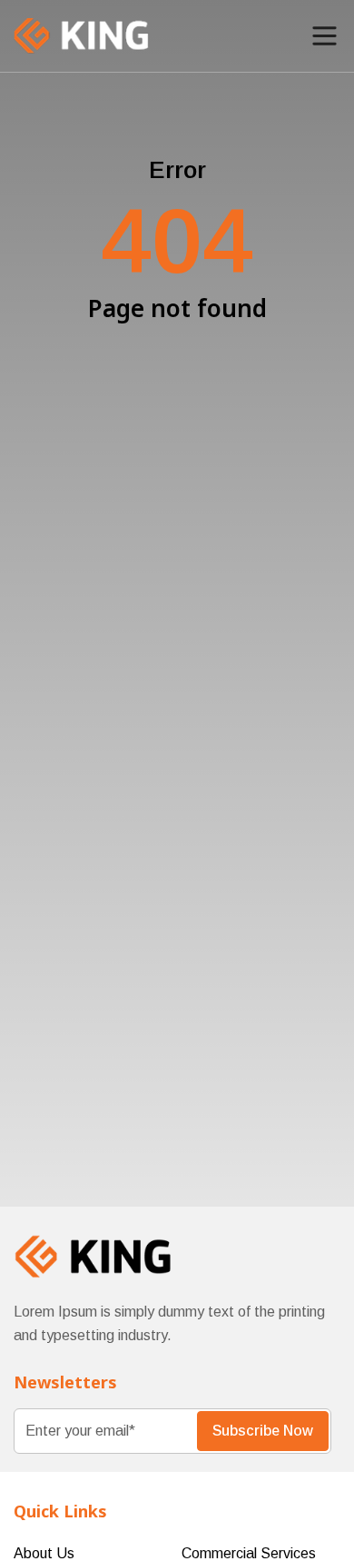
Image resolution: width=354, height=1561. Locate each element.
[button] (324, 36)
